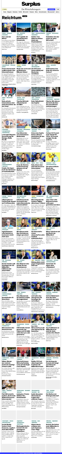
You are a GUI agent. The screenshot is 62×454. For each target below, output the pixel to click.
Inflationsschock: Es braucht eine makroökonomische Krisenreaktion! (23, 202)
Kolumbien (48, 33)
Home (4, 12)
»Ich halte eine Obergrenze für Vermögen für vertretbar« (36, 298)
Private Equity (5, 129)
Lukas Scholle (34, 113)
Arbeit (36, 65)
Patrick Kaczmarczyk (21, 374)
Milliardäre (48, 129)
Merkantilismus (27, 129)
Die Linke (27, 324)
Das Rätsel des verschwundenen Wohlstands (23, 134)
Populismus (9, 390)
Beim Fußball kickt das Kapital (37, 102)
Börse (23, 97)
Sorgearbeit (54, 292)
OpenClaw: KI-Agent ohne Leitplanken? (51, 265)
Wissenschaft (51, 12)
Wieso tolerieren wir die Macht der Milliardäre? (53, 233)
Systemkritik (5, 197)
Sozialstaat (34, 131)
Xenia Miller (4, 150)
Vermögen (19, 66)
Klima (36, 12)
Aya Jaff (47, 276)
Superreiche (49, 422)
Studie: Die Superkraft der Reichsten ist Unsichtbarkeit (8, 169)
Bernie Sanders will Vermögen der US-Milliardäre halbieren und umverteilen (8, 267)
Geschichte (34, 392)
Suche (5, 9)
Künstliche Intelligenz (50, 261)
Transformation (49, 99)
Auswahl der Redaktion (40, 33)
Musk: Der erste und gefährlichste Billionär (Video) (24, 70)
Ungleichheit (56, 99)
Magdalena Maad (12, 84)
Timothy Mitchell (24, 112)
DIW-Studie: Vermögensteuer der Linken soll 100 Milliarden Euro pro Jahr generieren (23, 331)
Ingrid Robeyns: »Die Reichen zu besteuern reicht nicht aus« (8, 234)
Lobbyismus (34, 324)
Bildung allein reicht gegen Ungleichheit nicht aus (38, 263)
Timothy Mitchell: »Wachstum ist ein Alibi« (23, 102)
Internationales (43, 12)
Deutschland (5, 34)
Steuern (12, 357)
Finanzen (32, 12)
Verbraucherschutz (6, 422)
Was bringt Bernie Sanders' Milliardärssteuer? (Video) (38, 201)
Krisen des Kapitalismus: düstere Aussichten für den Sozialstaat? (37, 135)
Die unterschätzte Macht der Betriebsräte (52, 168)
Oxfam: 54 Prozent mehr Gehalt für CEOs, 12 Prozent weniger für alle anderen (52, 136)
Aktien (33, 33)
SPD (32, 65)
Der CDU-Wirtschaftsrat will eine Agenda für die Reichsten (38, 328)
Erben (47, 390)
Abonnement (51, 9)
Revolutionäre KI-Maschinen (8, 298)
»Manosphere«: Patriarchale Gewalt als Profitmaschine (9, 201)
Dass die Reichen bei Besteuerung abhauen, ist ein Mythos (22, 167)
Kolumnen (15, 12)
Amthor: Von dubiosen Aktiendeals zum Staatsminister (37, 39)
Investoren (37, 97)
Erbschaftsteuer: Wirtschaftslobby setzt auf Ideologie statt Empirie (23, 363)
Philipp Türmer (49, 215)
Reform (3, 66)
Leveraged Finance (6, 131)
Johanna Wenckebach (50, 180)
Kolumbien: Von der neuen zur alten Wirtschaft (52, 38)
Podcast (18, 65)
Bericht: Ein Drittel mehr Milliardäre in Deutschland (52, 426)
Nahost (47, 65)
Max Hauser (19, 147)
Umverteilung (49, 197)
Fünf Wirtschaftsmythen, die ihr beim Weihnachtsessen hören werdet (9, 396)
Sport (33, 97)
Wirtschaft (25, 12)
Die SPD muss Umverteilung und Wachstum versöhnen (37, 71)
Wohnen (4, 33)
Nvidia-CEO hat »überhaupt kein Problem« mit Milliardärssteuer (37, 363)
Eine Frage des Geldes (21, 196)
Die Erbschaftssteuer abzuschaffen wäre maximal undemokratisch (38, 235)
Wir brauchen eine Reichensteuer (8, 328)
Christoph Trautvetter (6, 375)
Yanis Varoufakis (20, 49)
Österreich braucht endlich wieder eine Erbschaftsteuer (8, 70)
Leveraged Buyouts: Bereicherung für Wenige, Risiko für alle (9, 137)
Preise (23, 197)
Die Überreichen (5, 357)
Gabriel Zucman (34, 311)
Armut (47, 34)
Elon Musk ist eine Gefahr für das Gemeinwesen (23, 265)
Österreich (13, 65)
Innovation (56, 260)
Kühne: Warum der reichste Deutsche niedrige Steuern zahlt (8, 363)
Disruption (4, 292)
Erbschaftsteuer (5, 65)
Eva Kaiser (33, 52)
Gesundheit (27, 390)
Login (58, 9)
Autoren (58, 12)
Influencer (10, 196)
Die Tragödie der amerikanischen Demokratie (22, 38)
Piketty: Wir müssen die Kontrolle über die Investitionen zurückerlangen (53, 103)
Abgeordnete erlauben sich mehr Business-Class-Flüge (36, 427)
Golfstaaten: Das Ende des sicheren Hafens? (52, 70)
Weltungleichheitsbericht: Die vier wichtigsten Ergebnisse (23, 428)
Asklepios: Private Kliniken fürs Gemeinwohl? (23, 395)
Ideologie (4, 196)
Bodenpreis (9, 33)
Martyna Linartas (20, 177)
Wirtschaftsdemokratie (51, 164)
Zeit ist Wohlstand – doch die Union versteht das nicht (53, 297)
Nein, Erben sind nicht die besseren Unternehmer (37, 166)
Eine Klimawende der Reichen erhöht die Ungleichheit (23, 297)
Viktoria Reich (49, 82)
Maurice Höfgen (34, 180)
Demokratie (22, 33)
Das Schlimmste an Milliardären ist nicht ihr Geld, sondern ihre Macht (53, 330)
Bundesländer (34, 34)
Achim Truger (5, 85)
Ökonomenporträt (35, 390)
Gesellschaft (19, 34)
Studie (18, 292)
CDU (39, 324)
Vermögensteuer (49, 97)
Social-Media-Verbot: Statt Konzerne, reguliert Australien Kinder (8, 427)
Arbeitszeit (48, 292)
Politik (20, 12)
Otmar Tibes (33, 84)
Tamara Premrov (5, 84)
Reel (18, 260)
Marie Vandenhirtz (49, 307)
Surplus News (49, 149)
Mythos (3, 97)
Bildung (42, 260)
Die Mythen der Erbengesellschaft (52, 395)
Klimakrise (23, 292)
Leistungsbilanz (20, 131)
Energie (48, 66)
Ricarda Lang (48, 377)
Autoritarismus (55, 33)
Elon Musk (24, 65)
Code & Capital (49, 260)
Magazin (9, 12)
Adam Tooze (4, 49)
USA (18, 33)
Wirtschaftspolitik (35, 66)
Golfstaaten (53, 65)
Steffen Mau (54, 377)
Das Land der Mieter (6, 37)
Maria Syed (33, 408)
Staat (3, 99)
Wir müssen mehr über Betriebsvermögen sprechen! (23, 233)
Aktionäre (19, 97)
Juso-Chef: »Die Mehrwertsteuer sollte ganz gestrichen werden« (53, 202)
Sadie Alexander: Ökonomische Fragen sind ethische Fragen (37, 396)
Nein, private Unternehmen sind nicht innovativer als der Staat (9, 103)
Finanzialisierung (20, 99)
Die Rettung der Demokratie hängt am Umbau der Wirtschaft (52, 363)
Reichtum (54, 129)
